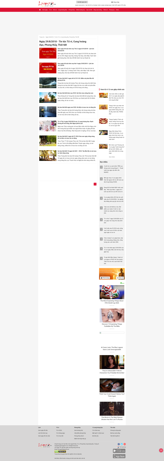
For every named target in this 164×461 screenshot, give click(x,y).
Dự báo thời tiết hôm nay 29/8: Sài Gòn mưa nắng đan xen (75, 93)
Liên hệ (83, 458)
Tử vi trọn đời (59, 436)
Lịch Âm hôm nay (42, 433)
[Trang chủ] (40, 10)
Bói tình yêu (95, 436)
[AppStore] (119, 458)
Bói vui (55, 9)
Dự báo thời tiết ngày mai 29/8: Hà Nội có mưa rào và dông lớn (77, 107)
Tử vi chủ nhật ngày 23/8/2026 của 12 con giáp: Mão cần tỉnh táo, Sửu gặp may (114, 250)
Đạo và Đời (89, 9)
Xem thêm (112, 157)
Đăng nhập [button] (116, 2)
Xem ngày (45, 9)
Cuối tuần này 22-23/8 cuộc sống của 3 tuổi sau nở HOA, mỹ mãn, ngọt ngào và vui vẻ (113, 230)
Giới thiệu (56, 458)
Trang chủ (41, 37)
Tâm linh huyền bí (114, 436)
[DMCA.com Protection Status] (60, 452)
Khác (117, 9)
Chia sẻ (120, 278)
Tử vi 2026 (59, 430)
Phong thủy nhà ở (79, 436)
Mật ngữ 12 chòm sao (98, 433)
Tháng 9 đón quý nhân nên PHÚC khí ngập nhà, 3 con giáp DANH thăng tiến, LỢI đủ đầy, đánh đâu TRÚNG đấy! (116, 110)
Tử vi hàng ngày (60, 433)
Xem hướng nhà (78, 430)
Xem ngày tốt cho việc (44, 436)
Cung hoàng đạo (62, 9)
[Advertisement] (67, 171)
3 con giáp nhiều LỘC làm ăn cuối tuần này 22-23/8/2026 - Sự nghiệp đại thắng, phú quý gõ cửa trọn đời (113, 199)
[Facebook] (118, 444)
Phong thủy (72, 9)
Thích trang (105, 278)
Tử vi (50, 9)
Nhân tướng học (80, 9)
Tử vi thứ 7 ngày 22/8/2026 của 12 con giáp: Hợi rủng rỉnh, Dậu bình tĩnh (113, 221)
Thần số (105, 9)
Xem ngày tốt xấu (43, 430)
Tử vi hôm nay (96, 430)
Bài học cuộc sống (115, 433)
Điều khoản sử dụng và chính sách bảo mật (70, 458)
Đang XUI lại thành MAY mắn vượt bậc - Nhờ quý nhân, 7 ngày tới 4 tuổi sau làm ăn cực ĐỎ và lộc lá (113, 189)
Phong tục (112, 9)
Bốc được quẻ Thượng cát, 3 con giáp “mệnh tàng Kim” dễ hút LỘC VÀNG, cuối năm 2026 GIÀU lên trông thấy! (116, 149)
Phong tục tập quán (115, 430)
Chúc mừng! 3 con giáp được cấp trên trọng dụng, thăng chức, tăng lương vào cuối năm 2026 (113, 240)
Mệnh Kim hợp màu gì (80, 438)
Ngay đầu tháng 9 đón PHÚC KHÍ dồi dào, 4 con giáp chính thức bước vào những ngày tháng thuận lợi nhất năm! (116, 135)
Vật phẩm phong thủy (80, 433)
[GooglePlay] (119, 452)
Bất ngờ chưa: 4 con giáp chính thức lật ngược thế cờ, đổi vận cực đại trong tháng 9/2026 (113, 180)
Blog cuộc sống (98, 9)
